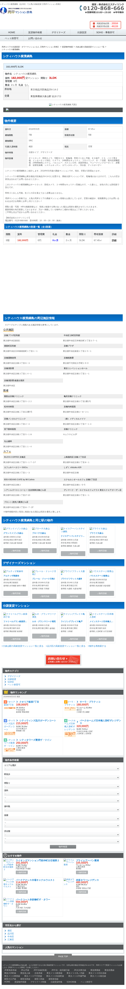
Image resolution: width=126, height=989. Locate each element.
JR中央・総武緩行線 (60, 970)
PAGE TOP (63, 956)
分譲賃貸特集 (56, 982)
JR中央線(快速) (40, 970)
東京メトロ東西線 (12, 976)
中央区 (11, 936)
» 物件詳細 (21, 872)
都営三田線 (39, 979)
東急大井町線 (10, 973)
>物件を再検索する (97, 646)
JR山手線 (25, 970)
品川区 (40, 89)
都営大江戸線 (10, 979)
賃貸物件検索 (35, 32)
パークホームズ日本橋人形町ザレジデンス (100, 722)
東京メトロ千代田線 (33, 976)
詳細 (114, 240)
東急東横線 (36, 96)
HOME (11, 32)
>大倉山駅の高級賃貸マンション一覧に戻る (22, 646)
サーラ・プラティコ (90, 701)
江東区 (11, 939)
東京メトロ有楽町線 (55, 976)
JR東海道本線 (10, 970)
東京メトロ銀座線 (54, 973)
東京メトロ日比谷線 (97, 973)
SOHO (11, 682)
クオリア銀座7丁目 (29, 701)
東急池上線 (25, 973)
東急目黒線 (109, 970)
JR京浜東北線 (80, 970)
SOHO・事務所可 (105, 32)
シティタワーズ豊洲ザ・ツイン (35, 740)
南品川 (47, 89)
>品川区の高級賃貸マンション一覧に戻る (65, 646)
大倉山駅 (46, 96)
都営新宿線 (53, 979)
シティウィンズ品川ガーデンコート (37, 720)
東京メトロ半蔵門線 (77, 976)
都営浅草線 (25, 979)
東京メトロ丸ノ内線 (75, 973)
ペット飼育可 (12, 38)
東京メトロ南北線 (98, 976)
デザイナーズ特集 (38, 982)
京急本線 (38, 973)
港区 (10, 930)
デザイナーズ (58, 32)
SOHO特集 (71, 982)
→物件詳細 (16, 551)
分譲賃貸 (81, 32)
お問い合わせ (35, 38)
